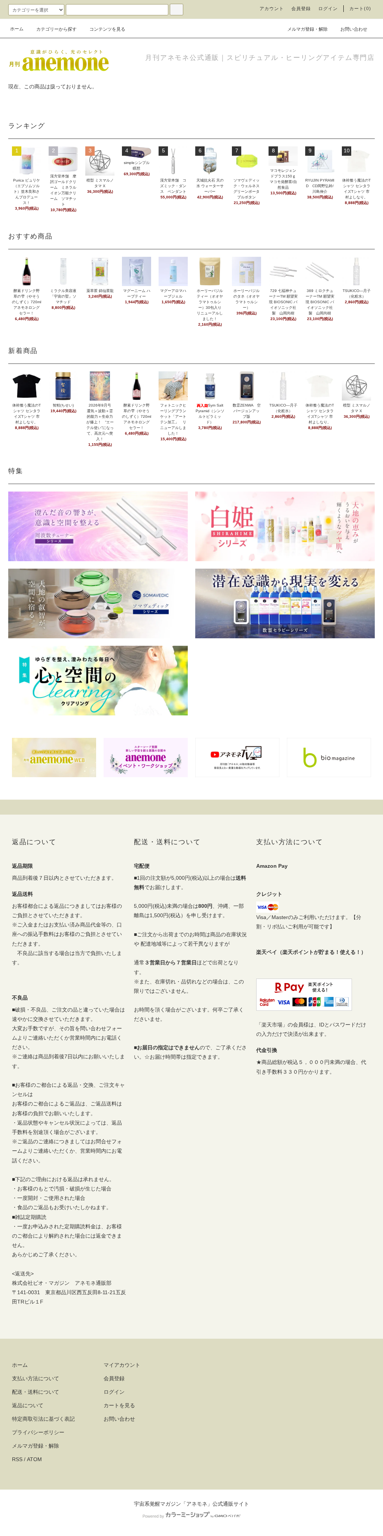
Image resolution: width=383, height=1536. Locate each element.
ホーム (17, 28)
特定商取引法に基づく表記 (43, 1419)
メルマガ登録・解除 (307, 29)
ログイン (328, 8)
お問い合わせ (353, 29)
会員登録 (301, 8)
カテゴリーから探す (56, 29)
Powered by (153, 1516)
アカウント (272, 8)
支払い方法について (35, 1378)
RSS (17, 1459)
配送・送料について (35, 1392)
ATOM (34, 1459)
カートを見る (119, 1405)
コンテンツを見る (107, 29)
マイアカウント (122, 1365)
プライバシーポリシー (38, 1432)
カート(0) (360, 8)
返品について (27, 1405)
